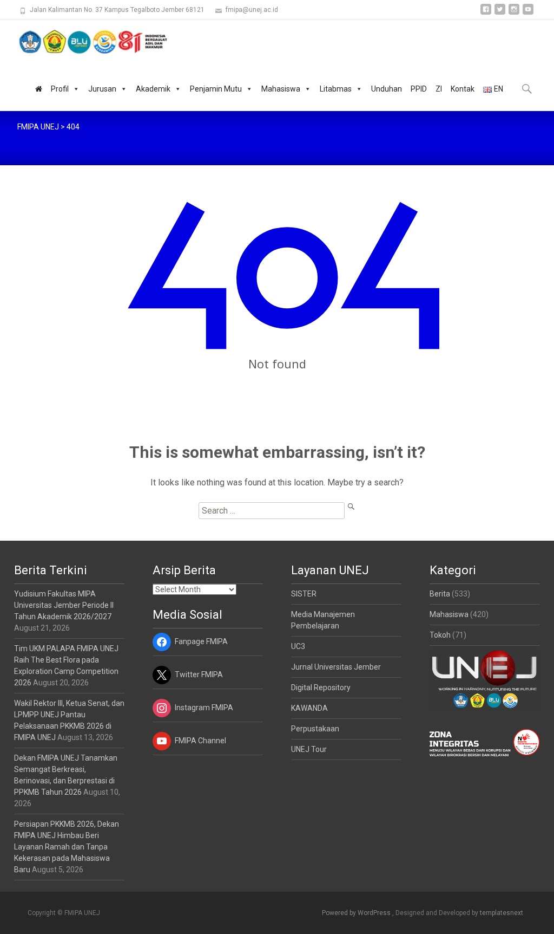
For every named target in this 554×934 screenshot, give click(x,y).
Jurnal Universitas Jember (336, 667)
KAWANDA (309, 708)
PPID (419, 89)
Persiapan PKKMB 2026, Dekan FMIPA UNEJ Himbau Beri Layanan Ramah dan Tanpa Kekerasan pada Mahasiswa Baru (66, 847)
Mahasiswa (280, 89)
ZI (439, 89)
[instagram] (514, 13)
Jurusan (102, 89)
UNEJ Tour (309, 749)
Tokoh (440, 635)
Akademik (153, 89)
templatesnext (501, 913)
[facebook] (485, 13)
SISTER (303, 593)
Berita (440, 593)
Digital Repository (321, 687)
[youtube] (528, 13)
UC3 (298, 646)
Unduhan (386, 89)
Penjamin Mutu (216, 89)
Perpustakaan (315, 728)
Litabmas (336, 89)
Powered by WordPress (357, 913)
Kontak (462, 89)
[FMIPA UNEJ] (84, 41)
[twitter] (499, 13)
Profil (60, 89)
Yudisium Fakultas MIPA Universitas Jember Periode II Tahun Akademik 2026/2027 (64, 605)
